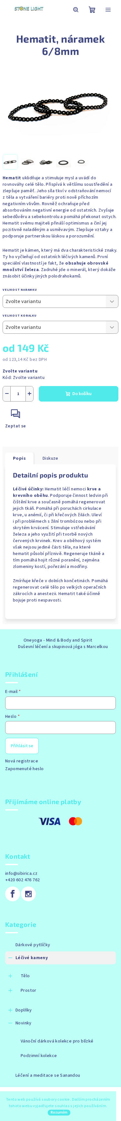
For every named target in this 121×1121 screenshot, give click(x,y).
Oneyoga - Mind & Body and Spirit (58, 640)
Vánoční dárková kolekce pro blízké (57, 1041)
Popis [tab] (19, 458)
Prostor (28, 990)
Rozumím (59, 1112)
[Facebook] (12, 893)
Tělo (25, 976)
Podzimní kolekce (39, 1056)
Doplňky (23, 1010)
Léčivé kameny (31, 958)
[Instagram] (28, 893)
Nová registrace (21, 761)
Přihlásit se (22, 746)
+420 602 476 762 (22, 880)
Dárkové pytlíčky (32, 945)
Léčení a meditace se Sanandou (47, 1075)
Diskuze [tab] (50, 458)
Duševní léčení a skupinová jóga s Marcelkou (63, 647)
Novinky (23, 1023)
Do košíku (82, 394)
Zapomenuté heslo (24, 769)
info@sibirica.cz (21, 873)
